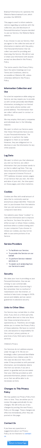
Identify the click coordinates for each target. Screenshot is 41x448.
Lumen (7, 441)
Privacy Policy (26, 437)
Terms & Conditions (30, 439)
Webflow (18, 439)
